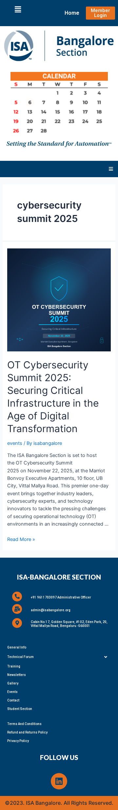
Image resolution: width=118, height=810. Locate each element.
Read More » (21, 539)
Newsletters (16, 675)
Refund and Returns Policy (27, 732)
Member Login (100, 13)
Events (12, 692)
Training (13, 666)
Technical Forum (20, 657)
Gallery (12, 683)
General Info (16, 647)
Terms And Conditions (24, 724)
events (14, 443)
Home (72, 13)
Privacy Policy (18, 741)
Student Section (19, 709)
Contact (13, 700)
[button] (17, 9)
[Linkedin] (59, 781)
